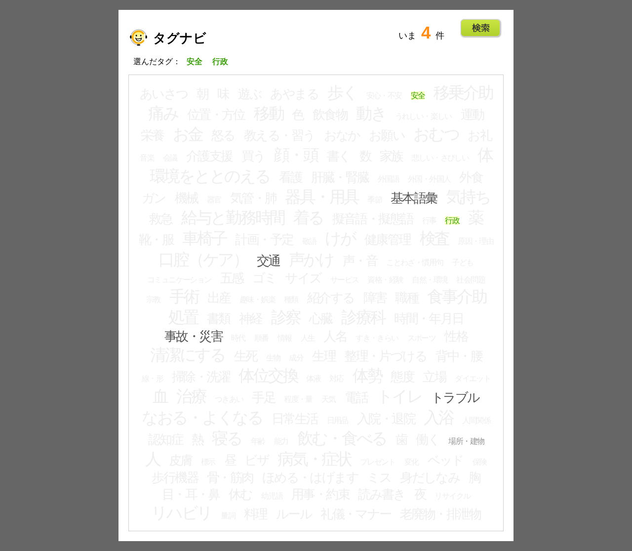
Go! (481, 28)
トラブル (455, 397)
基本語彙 (414, 198)
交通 (268, 261)
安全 (418, 95)
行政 (452, 220)
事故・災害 (193, 336)
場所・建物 (466, 441)
